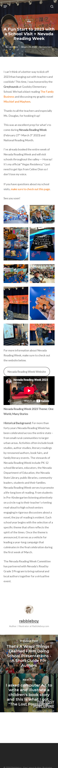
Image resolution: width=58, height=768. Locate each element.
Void (29, 21)
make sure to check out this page (30, 189)
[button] (5, 6)
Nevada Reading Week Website (26, 371)
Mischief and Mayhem (17, 101)
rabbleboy (13, 47)
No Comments (45, 47)
